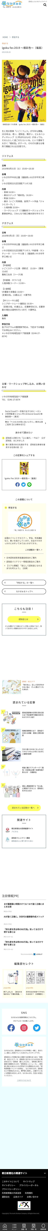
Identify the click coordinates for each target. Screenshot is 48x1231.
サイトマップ (29, 1181)
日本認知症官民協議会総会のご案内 (21, 557)
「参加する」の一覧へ (24, 582)
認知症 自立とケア (28, 681)
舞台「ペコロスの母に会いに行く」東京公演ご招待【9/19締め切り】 (24, 423)
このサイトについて (24, 1080)
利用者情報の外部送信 (11, 1193)
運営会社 (6, 1196)
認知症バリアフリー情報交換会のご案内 (23, 561)
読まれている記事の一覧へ (23, 807)
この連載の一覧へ (32, 549)
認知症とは (23, 619)
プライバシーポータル (28, 1185)
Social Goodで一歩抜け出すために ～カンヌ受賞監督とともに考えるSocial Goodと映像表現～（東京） (23, 414)
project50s (7, 988)
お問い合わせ (32, 1196)
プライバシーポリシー (11, 1189)
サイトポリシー (8, 1185)
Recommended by (27, 954)
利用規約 (29, 1193)
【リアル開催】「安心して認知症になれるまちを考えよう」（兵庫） (24, 566)
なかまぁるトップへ (24, 591)
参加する (5, 43)
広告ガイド (18, 1196)
